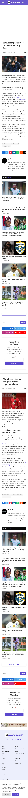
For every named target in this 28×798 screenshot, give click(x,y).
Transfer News (6, 146)
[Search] (23, 2)
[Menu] (3, 2)
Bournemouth (18, 97)
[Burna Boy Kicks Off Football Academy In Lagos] (14, 248)
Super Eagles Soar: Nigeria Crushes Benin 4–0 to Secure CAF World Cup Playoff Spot (13, 199)
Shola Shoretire (6, 444)
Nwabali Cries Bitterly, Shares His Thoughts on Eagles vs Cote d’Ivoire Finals (13, 304)
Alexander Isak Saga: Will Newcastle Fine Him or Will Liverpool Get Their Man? (13, 209)
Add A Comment (14, 313)
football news (5, 143)
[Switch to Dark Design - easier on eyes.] (25, 2)
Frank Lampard (15, 143)
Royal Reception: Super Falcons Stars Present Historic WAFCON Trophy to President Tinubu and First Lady (13, 233)
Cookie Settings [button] (6, 794)
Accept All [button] (15, 794)
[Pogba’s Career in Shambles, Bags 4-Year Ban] (14, 270)
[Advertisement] (14, 24)
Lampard (23, 99)
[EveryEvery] (14, 2)
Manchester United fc (16, 494)
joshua (4, 52)
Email (14, 357)
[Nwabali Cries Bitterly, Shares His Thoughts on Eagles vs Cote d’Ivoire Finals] (14, 293)
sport (25, 52)
